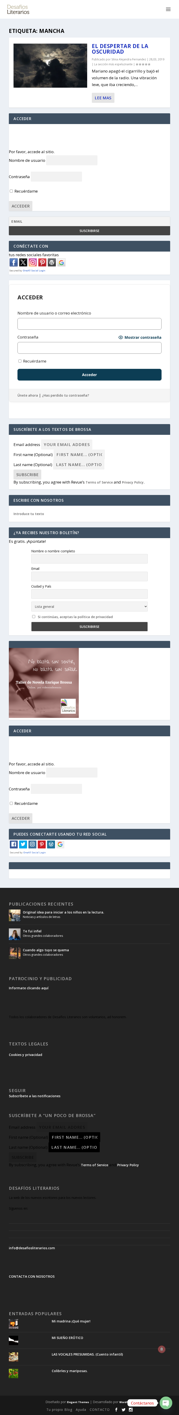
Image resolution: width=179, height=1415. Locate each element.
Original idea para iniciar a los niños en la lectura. (63, 912)
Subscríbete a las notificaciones (34, 1096)
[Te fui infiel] (15, 934)
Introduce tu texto (29, 514)
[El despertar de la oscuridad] (50, 66)
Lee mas (103, 97)
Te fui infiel (32, 931)
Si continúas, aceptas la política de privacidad (75, 617)
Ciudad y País (41, 586)
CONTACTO (100, 1409)
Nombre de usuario (27, 160)
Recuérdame (26, 191)
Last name (33, 464)
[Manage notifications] (161, 1349)
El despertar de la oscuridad (120, 48)
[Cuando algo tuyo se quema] (15, 953)
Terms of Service (99, 482)
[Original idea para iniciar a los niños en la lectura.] (15, 915)
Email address (27, 444)
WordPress (126, 1402)
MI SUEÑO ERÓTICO (67, 1337)
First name (33, 454)
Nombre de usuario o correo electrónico (54, 313)
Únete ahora (27, 395)
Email (35, 568)
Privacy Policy (133, 482)
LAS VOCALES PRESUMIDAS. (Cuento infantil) (87, 1354)
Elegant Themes (78, 1402)
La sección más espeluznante (113, 64)
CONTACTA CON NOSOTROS (32, 1276)
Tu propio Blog (59, 1409)
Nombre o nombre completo (53, 551)
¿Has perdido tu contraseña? (65, 395)
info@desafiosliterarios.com (32, 1248)
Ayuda (81, 1409)
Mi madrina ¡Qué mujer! (71, 1321)
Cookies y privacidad (25, 1054)
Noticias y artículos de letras (41, 917)
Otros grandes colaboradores (43, 936)
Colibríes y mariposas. (70, 1371)
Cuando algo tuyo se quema (46, 950)
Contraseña (19, 176)
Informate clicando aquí (28, 988)
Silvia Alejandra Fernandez (128, 59)
